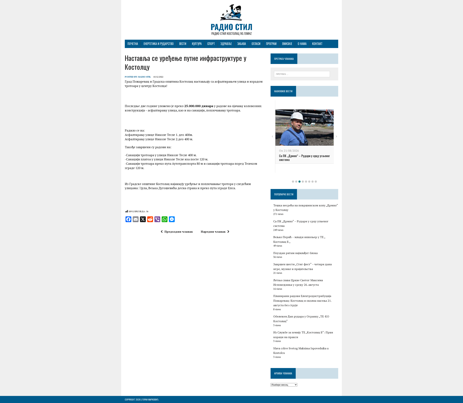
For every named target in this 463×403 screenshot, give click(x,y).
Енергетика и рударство (159, 43)
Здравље (226, 43)
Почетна (133, 43)
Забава (241, 43)
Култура (197, 43)
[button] (293, 181)
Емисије (287, 43)
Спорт (211, 43)
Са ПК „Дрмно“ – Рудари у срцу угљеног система (304, 158)
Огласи (256, 43)
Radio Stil (144, 76)
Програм (271, 43)
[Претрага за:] (302, 74)
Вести (182, 43)
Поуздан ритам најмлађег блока (295, 253)
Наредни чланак (213, 232)
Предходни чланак (178, 232)
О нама (302, 43)
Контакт (317, 43)
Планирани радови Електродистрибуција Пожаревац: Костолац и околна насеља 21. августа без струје (302, 300)
